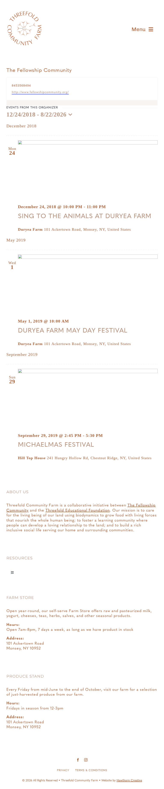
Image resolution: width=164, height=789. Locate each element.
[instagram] (86, 760)
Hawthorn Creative (129, 780)
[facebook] (78, 760)
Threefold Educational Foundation (77, 511)
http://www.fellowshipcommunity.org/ (40, 92)
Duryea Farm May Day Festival (72, 331)
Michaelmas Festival (56, 445)
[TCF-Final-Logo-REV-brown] (24, 6)
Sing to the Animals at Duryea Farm (84, 216)
